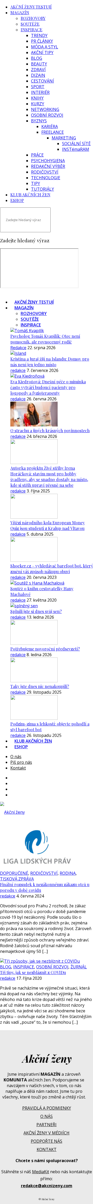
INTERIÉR (40, 92)
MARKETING (64, 138)
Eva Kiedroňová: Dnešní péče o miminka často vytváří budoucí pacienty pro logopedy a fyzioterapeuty (48, 387)
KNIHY (37, 98)
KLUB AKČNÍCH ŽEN (30, 194)
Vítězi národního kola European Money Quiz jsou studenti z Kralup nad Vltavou (47, 525)
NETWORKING (45, 109)
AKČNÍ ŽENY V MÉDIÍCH (46, 1133)
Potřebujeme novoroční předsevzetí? (45, 649)
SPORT (37, 86)
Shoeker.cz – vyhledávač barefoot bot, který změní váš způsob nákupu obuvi (51, 568)
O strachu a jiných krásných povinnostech (50, 430)
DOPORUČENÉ (14, 873)
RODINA (68, 873)
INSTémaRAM (75, 149)
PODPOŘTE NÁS (46, 1141)
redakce (18, 370)
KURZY (37, 104)
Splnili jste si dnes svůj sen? (36, 611)
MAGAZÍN (19, 12)
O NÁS (46, 1116)
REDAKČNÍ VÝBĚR (48, 166)
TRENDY (39, 35)
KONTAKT (47, 1149)
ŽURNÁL (79, 967)
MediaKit (40, 1172)
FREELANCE (52, 132)
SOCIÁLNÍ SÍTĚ (76, 143)
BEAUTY (39, 64)
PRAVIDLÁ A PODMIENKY (46, 1108)
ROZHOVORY (33, 18)
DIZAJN (38, 75)
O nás (15, 756)
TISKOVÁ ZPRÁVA (17, 879)
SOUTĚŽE (30, 24)
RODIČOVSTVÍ (44, 172)
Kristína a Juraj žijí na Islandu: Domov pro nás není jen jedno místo (49, 361)
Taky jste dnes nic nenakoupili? (39, 686)
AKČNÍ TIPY (42, 52)
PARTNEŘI (46, 1124)
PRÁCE (37, 155)
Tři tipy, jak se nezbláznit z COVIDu (33, 972)
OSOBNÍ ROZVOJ (47, 115)
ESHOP (17, 200)
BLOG (36, 58)
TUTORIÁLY (42, 189)
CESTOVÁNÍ (42, 81)
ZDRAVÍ (38, 69)
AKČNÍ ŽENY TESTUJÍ (31, 7)
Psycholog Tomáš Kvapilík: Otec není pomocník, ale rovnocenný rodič (45, 339)
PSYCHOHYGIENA (48, 160)
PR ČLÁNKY (42, 41)
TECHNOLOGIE (45, 178)
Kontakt (18, 768)
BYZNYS (39, 121)
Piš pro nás (21, 762)
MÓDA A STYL (44, 47)
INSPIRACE (31, 29)
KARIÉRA (49, 126)
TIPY (35, 183)
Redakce (18, 347)
